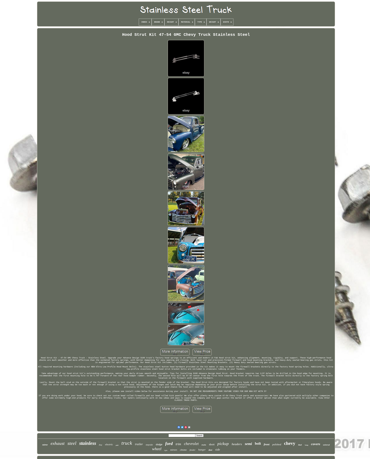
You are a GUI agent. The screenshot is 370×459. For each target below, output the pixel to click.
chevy (289, 443)
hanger (202, 449)
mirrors (173, 450)
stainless (87, 443)
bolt (258, 443)
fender (192, 450)
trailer (139, 444)
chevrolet (191, 444)
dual (300, 445)
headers (237, 444)
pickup (223, 443)
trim (178, 444)
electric (109, 444)
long (306, 445)
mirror (45, 445)
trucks (204, 445)
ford (169, 443)
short (211, 444)
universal (326, 445)
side (217, 449)
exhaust (58, 443)
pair (117, 445)
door (210, 450)
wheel (156, 449)
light (165, 450)
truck (126, 443)
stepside (149, 445)
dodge (159, 444)
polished (276, 444)
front (266, 444)
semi (248, 444)
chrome (183, 450)
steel (71, 443)
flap (100, 445)
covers (315, 444)
